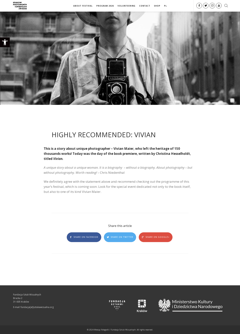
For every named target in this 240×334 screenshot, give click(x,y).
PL (165, 5)
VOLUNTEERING (126, 5)
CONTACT (144, 5)
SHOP (157, 5)
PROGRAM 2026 (105, 5)
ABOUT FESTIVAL (83, 5)
